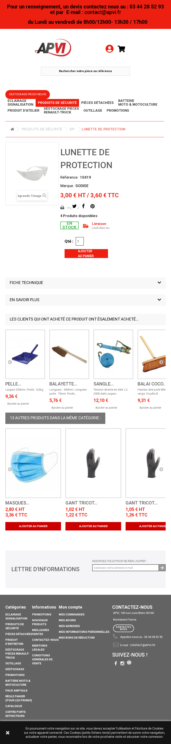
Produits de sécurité (42, 129)
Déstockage (14, 669)
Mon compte (70, 607)
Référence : (69, 177)
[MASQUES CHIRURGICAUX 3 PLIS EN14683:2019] (33, 463)
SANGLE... (104, 384)
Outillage (13, 663)
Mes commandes (71, 614)
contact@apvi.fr (142, 645)
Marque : (67, 186)
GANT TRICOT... (81, 503)
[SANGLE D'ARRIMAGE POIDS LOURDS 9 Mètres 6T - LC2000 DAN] (113, 354)
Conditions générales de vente (42, 659)
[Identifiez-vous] (110, 42)
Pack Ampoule (16, 690)
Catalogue (13, 706)
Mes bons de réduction (77, 637)
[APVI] (53, 48)
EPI (72, 129)
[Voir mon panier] (123, 49)
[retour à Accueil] (12, 129)
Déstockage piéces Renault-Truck (17, 653)
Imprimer (73, 208)
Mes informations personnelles (84, 631)
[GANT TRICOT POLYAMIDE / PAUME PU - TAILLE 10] (93, 463)
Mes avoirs (67, 620)
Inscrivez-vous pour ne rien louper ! (119, 561)
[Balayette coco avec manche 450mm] (69, 354)
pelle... (13, 384)
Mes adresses (69, 626)
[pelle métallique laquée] (25, 354)
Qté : (69, 241)
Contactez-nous (45, 639)
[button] (85, 283)
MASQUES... (17, 503)
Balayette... (63, 384)
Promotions (14, 675)
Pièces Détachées (18, 634)
